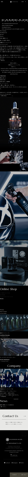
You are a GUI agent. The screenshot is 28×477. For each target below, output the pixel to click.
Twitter (3, 408)
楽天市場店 (2, 294)
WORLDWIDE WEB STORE (6, 296)
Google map (14, 455)
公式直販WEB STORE (5, 293)
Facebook (7, 462)
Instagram (8, 408)
